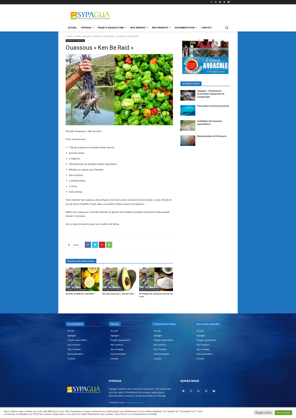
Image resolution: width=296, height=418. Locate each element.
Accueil (69, 36)
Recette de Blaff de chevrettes (80, 294)
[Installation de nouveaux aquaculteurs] (187, 125)
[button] (226, 27)
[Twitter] (220, 2)
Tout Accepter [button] (283, 412)
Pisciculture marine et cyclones (213, 106)
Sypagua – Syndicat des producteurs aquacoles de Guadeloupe (210, 94)
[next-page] (72, 304)
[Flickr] (198, 391)
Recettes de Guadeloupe (103, 36)
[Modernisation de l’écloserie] (187, 140)
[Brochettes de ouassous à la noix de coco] (156, 279)
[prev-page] (68, 304)
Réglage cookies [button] (263, 412)
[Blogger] (183, 391)
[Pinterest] (102, 245)
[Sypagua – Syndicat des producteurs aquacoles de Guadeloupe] (187, 95)
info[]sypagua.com (134, 402)
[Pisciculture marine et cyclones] (187, 110)
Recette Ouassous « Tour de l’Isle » (119, 294)
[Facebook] (211, 2)
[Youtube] (228, 2)
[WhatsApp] (109, 245)
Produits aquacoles (82, 36)
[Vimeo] (224, 2)
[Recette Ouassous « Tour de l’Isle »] (119, 279)
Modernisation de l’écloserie (211, 136)
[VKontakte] (214, 391)
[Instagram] (216, 2)
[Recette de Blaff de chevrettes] (82, 279)
